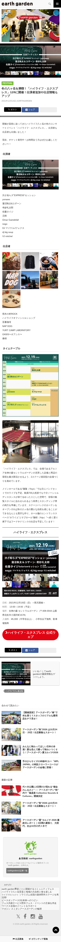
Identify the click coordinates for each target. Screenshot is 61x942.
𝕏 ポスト (12, 109)
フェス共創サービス (29, 903)
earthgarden (24, 101)
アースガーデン (17, 4)
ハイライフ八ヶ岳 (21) (14, 691)
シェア (31, 109)
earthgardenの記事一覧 (17, 871)
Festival (8, 83)
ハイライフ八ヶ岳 (27, 892)
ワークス (19, 906)
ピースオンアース (20, 900)
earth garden (28, 889)
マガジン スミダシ (22, 909)
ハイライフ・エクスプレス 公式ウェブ (32, 634)
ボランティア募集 (39, 939)
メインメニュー (57, 4)
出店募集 (19, 939)
